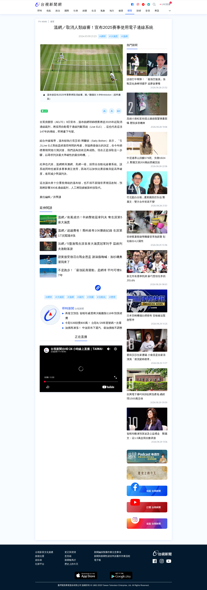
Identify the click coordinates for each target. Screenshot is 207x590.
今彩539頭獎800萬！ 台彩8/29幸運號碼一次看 (93, 323)
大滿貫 (114, 36)
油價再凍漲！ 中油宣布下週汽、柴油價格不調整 (93, 328)
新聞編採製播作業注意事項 (107, 552)
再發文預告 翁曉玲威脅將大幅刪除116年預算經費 (93, 316)
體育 (52, 21)
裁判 (81, 297)
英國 (91, 297)
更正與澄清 (70, 552)
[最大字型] (119, 111)
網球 (103, 36)
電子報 (97, 560)
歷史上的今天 (71, 564)
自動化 (102, 297)
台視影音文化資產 (44, 552)
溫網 (125, 36)
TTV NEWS (42, 21)
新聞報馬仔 (70, 560)
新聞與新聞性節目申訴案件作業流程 (112, 556)
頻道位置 (39, 556)
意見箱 (68, 556)
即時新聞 (68, 308)
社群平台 (39, 564)
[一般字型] (111, 111)
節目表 (38, 560)
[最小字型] (104, 111)
